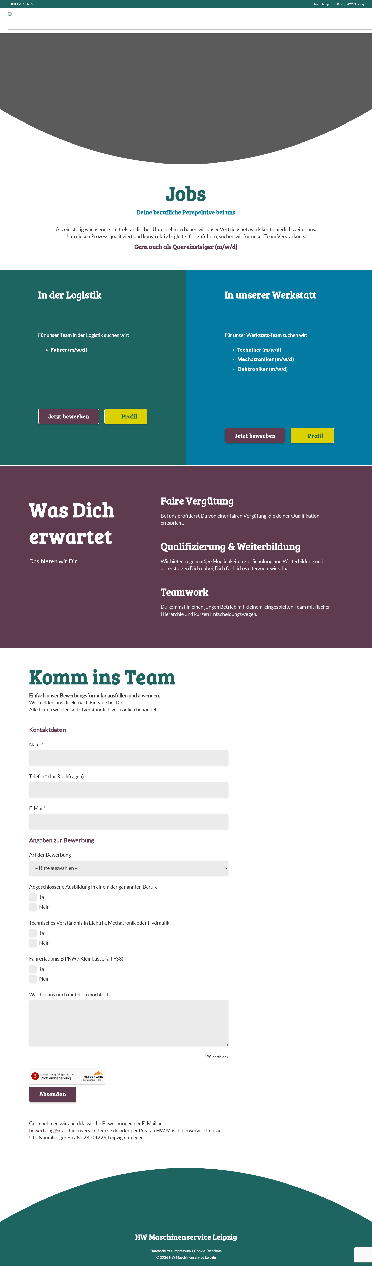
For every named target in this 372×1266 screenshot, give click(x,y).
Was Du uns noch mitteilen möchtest (68, 994)
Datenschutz (160, 1251)
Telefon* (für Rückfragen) (56, 776)
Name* (36, 744)
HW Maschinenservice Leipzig (192, 1257)
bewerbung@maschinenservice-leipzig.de (73, 1130)
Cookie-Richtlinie (208, 1251)
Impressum (182, 1251)
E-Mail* (37, 808)
